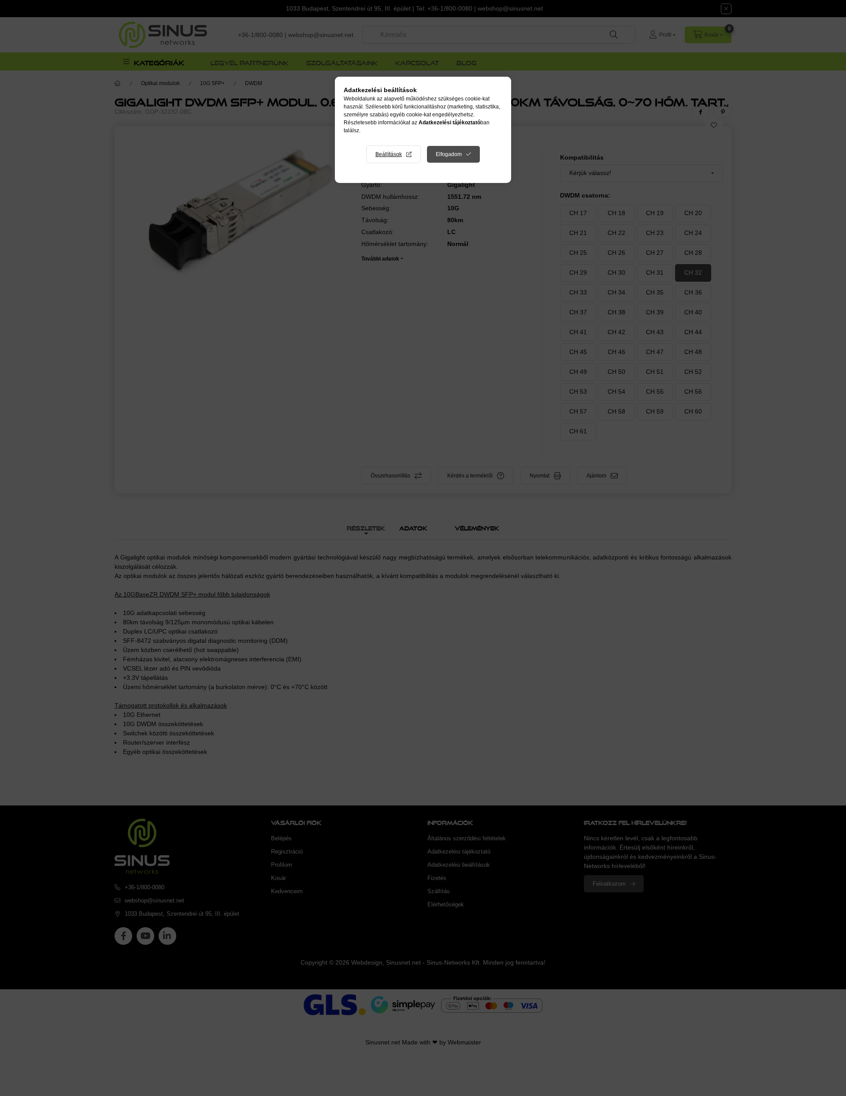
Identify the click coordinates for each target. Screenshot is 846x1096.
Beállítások (388, 154)
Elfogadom (449, 154)
